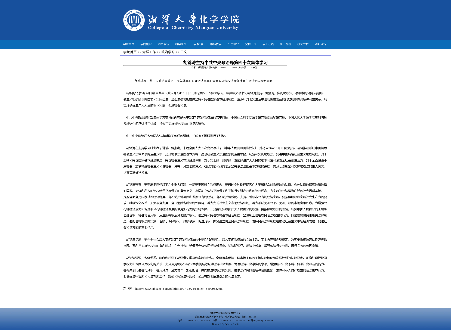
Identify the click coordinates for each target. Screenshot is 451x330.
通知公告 (320, 44)
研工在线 (285, 44)
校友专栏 (303, 44)
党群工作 (250, 44)
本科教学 (215, 44)
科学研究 (181, 44)
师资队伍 (163, 44)
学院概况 (146, 44)
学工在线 (268, 44)
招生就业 (233, 44)
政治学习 (168, 52)
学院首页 (128, 44)
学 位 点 (198, 44)
